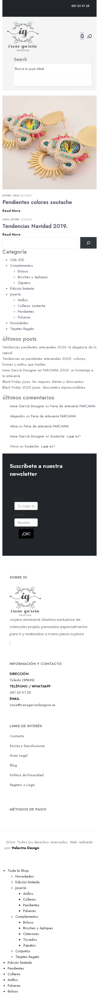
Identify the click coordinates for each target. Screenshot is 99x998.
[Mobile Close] (3, 864)
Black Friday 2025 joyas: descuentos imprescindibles (43, 387)
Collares (29, 899)
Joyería (6, 195)
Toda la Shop (18, 870)
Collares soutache (31, 305)
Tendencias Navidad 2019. (35, 226)
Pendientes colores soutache (37, 202)
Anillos (23, 300)
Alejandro (17, 416)
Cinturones (31, 933)
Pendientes (26, 311)
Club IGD (17, 259)
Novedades (19, 323)
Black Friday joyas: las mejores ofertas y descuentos (43, 381)
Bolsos (23, 271)
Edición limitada (22, 288)
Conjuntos (22, 951)
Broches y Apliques (33, 277)
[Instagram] (10, 643)
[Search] (15, 80)
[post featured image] (49, 142)
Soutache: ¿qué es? (65, 436)
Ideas (15, 195)
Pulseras (24, 317)
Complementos (21, 265)
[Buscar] (88, 243)
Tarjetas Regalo (22, 328)
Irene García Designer (27, 406)
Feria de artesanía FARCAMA (72, 406)
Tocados (30, 939)
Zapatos (24, 282)
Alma (14, 426)
